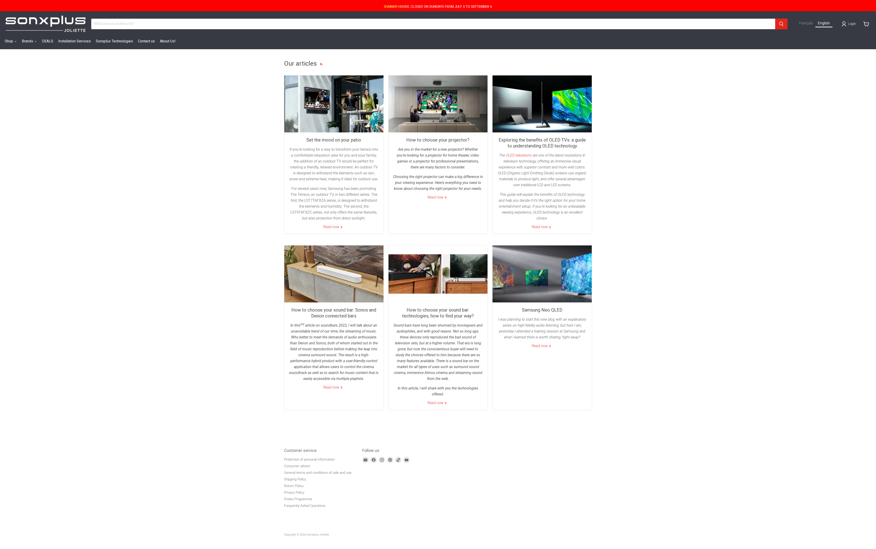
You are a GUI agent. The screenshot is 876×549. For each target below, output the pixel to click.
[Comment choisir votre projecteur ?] (438, 103)
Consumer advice (297, 466)
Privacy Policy (294, 492)
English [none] (824, 23)
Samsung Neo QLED (542, 310)
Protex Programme (298, 499)
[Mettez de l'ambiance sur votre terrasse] (333, 103)
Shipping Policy (295, 479)
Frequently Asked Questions (305, 506)
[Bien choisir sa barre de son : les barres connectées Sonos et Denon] (333, 273)
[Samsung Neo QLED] (542, 273)
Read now (331, 227)
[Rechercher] (781, 24)
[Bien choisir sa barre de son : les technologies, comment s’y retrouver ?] (438, 273)
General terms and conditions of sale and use (318, 473)
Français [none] (806, 23)
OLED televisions (519, 155)
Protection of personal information (309, 459)
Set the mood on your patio (333, 140)
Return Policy (294, 486)
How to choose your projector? (437, 140)
